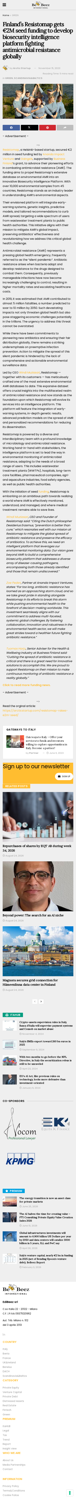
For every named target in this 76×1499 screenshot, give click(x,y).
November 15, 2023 (49, 68)
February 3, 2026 (31, 1267)
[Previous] (34, 1001)
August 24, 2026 (14, 855)
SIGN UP (66, 776)
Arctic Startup (22, 68)
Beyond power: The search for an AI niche (33, 915)
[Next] (41, 1001)
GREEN (15, 15)
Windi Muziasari (29, 373)
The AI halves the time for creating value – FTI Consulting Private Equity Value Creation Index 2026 (46, 1217)
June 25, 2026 (30, 1206)
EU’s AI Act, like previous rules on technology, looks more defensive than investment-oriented (42, 1079)
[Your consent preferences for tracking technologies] (69, 1493)
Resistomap (11, 150)
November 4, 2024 (33, 1034)
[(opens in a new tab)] (20, 1124)
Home (6, 15)
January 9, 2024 (31, 1088)
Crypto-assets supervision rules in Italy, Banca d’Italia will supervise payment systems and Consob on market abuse (46, 1026)
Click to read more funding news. (27, 685)
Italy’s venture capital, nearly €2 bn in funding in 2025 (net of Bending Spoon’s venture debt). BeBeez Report (46, 1259)
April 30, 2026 (29, 1248)
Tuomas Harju (16, 649)
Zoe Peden (13, 583)
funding (44, 492)
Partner (34, 753)
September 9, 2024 (33, 1049)
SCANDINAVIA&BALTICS (28, 78)
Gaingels (27, 159)
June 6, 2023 (56, 753)
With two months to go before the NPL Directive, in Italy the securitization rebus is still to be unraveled (45, 1060)
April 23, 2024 (30, 1068)
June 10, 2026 (29, 1225)
